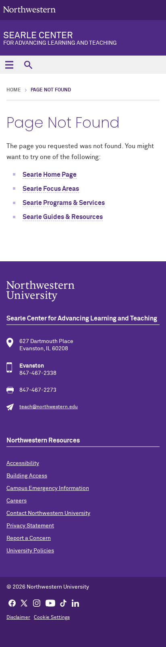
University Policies (30, 551)
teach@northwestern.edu (48, 407)
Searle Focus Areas (51, 189)
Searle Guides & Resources (63, 217)
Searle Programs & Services (64, 203)
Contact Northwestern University (48, 513)
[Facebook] (12, 603)
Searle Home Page (50, 175)
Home (13, 90)
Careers (16, 501)
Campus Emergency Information (47, 488)
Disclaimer (18, 617)
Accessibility (22, 463)
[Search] (28, 65)
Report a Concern (28, 538)
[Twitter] (24, 603)
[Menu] (9, 65)
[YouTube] (50, 603)
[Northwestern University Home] (29, 9)
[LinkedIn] (75, 603)
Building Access (26, 476)
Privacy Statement (30, 526)
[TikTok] (63, 603)
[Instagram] (36, 603)
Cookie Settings (52, 617)
